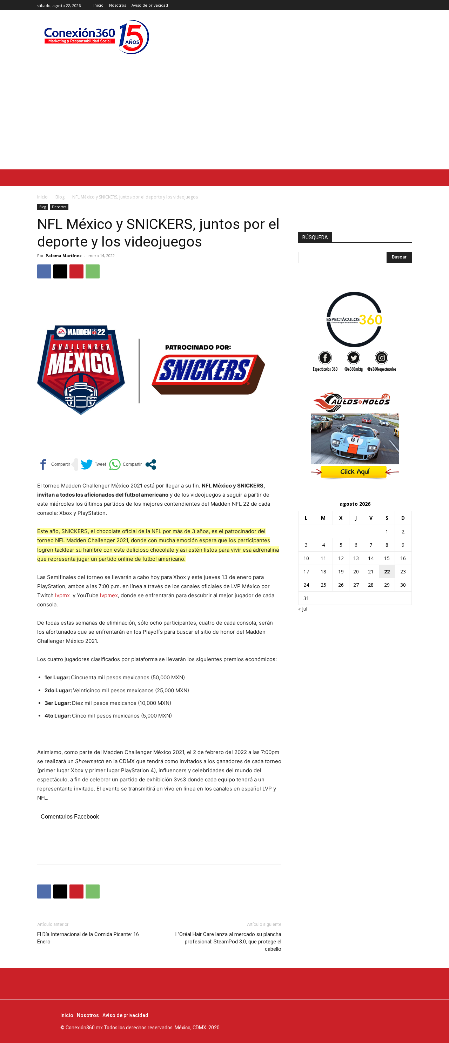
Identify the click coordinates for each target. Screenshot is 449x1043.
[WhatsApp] (93, 271)
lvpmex (109, 595)
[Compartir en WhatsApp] (125, 464)
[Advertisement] (224, 117)
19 (341, 571)
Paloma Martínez (64, 255)
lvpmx (62, 595)
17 (306, 571)
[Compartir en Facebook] (53, 464)
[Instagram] (400, 5)
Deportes (59, 206)
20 (356, 571)
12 (341, 558)
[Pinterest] (76, 271)
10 (306, 558)
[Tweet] (93, 464)
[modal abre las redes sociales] (151, 464)
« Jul (302, 608)
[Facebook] (392, 5)
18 (323, 571)
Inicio (42, 197)
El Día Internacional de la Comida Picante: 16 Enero (88, 938)
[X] (408, 5)
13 (356, 558)
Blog (60, 197)
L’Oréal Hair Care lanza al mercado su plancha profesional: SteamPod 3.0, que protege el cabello (228, 941)
